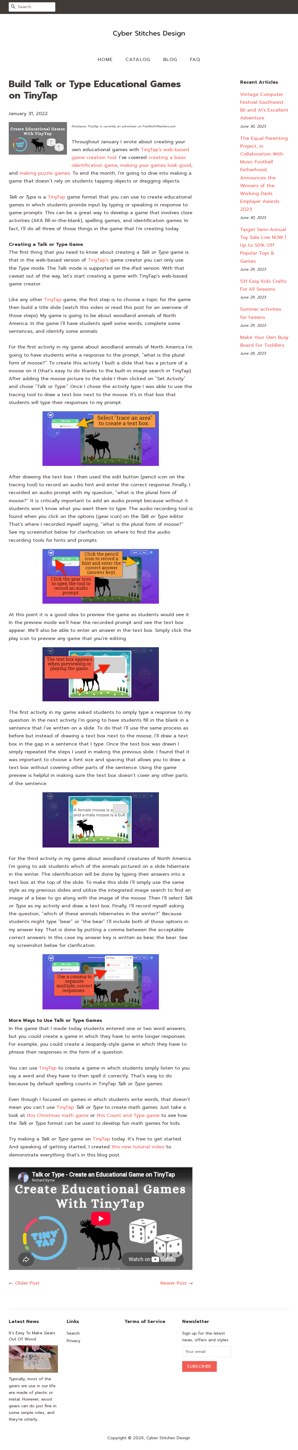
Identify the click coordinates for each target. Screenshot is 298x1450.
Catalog (138, 59)
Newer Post (173, 1283)
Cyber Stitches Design (168, 1438)
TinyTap (56, 197)
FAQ (195, 59)
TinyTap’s (98, 260)
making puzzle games (44, 173)
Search (73, 1333)
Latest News (24, 1321)
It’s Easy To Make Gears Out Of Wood (32, 1336)
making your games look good (155, 165)
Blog (170, 59)
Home (105, 59)
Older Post (27, 1283)
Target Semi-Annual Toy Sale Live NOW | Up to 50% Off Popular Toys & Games (263, 245)
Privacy (73, 1341)
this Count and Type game (128, 1115)
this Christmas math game (57, 1115)
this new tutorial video (137, 1146)
